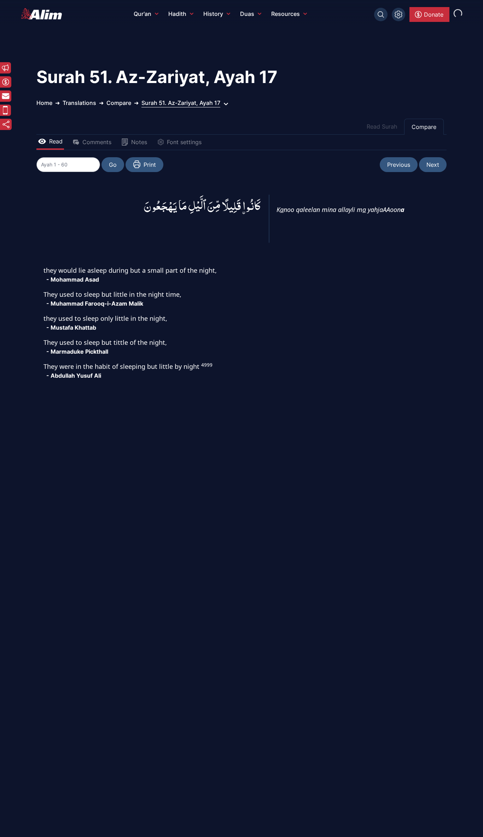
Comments (96, 142)
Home (44, 102)
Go (113, 164)
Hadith (177, 13)
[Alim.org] (43, 13)
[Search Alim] (381, 14)
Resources (285, 13)
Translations (79, 102)
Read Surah (382, 126)
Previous (398, 164)
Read (56, 141)
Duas (247, 13)
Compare (424, 126)
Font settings (184, 142)
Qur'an (142, 13)
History (213, 13)
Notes (139, 142)
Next (432, 164)
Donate (433, 14)
